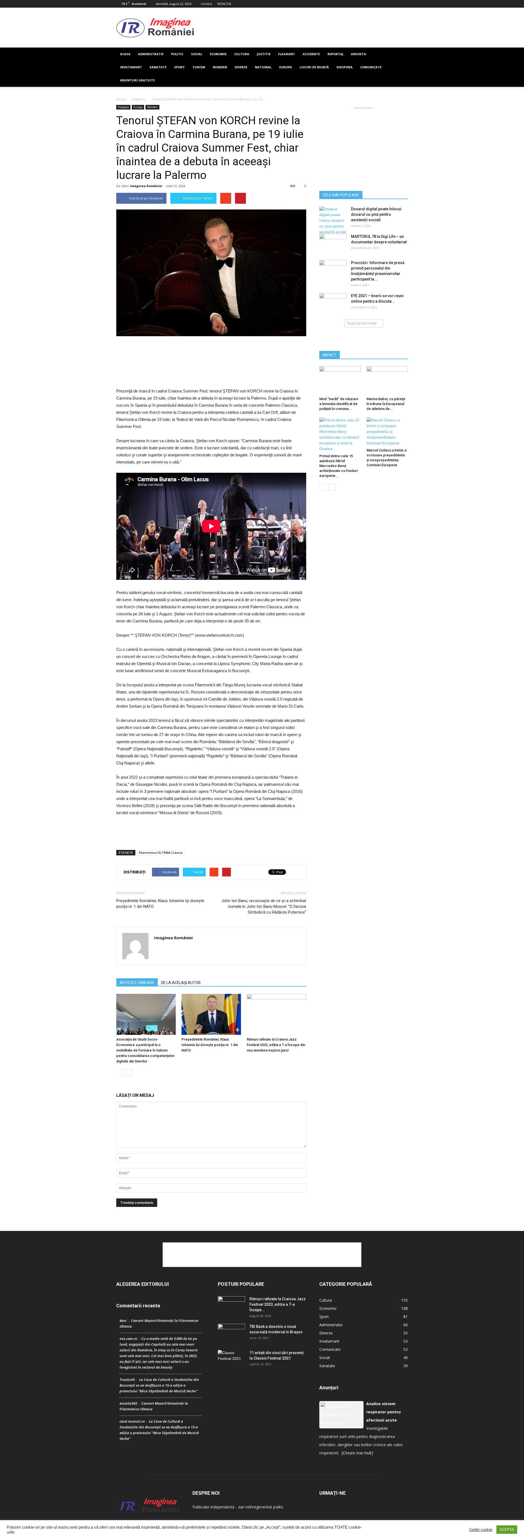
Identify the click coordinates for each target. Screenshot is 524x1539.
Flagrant (286, 54)
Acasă (121, 99)
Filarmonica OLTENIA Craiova (161, 852)
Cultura (241, 54)
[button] (401, 67)
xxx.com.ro (128, 1338)
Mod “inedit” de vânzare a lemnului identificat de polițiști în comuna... (338, 404)
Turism (198, 67)
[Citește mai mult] (357, 1452)
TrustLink (127, 1379)
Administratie (150, 54)
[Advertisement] (300, 27)
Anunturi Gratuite (137, 80)
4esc (123, 1320)
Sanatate (158, 67)
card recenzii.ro (132, 1421)
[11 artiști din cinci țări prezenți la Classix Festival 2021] (231, 1359)
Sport (179, 67)
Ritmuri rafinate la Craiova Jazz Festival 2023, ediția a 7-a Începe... (277, 1304)
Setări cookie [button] (480, 1530)
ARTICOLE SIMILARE (137, 982)
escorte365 (128, 1403)
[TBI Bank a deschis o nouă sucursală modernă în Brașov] (231, 1333)
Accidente (311, 54)
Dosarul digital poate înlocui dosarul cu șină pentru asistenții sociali (376, 214)
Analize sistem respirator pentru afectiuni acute (383, 1412)
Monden (220, 67)
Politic (177, 54)
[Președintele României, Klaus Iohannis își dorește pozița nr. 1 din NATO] (211, 1014)
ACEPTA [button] (507, 1530)
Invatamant (131, 67)
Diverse (241, 67)
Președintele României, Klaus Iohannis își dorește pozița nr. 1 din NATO (160, 903)
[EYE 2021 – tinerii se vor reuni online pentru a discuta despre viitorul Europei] (333, 302)
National (263, 67)
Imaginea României (146, 186)
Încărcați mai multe (362, 323)
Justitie (263, 54)
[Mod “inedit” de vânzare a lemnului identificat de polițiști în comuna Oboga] (340, 380)
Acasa (125, 54)
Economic (328, 1308)
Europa (285, 67)
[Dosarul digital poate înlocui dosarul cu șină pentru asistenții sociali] (333, 220)
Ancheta (358, 54)
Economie (218, 54)
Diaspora (345, 67)
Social (196, 54)
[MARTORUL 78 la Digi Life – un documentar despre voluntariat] (333, 243)
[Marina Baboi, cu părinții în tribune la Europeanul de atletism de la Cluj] (387, 380)
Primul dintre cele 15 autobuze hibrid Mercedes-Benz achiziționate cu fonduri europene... (338, 466)
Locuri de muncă (314, 67)
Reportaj (335, 54)
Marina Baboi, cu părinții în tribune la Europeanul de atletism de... (386, 404)
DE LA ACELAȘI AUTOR (181, 982)
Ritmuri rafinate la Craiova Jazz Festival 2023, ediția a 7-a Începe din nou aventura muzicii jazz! (276, 1044)
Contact (206, 4)
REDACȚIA (224, 4)
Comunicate (371, 67)
